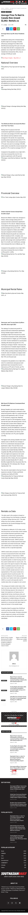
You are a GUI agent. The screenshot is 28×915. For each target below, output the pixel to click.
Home (2, 8)
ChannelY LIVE (16, 3)
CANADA (7, 8)
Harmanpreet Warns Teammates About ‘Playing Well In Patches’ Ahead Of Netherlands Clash (18, 768)
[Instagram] (12, 903)
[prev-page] (2, 705)
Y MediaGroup (25, 3)
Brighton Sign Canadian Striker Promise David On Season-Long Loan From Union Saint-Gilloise (18, 804)
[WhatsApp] (18, 28)
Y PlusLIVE (13, 3)
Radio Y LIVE (19, 3)
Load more (13, 774)
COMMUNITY (8, 11)
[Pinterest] (14, 28)
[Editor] (2, 25)
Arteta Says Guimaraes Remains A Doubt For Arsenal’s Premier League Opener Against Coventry (18, 796)
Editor (5, 24)
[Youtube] (19, 903)
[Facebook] (7, 28)
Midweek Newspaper (22, 3)
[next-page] (5, 705)
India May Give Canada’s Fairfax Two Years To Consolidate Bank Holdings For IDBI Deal (18, 698)
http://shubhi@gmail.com (14, 665)
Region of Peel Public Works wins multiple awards (21, 639)
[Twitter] (11, 28)
